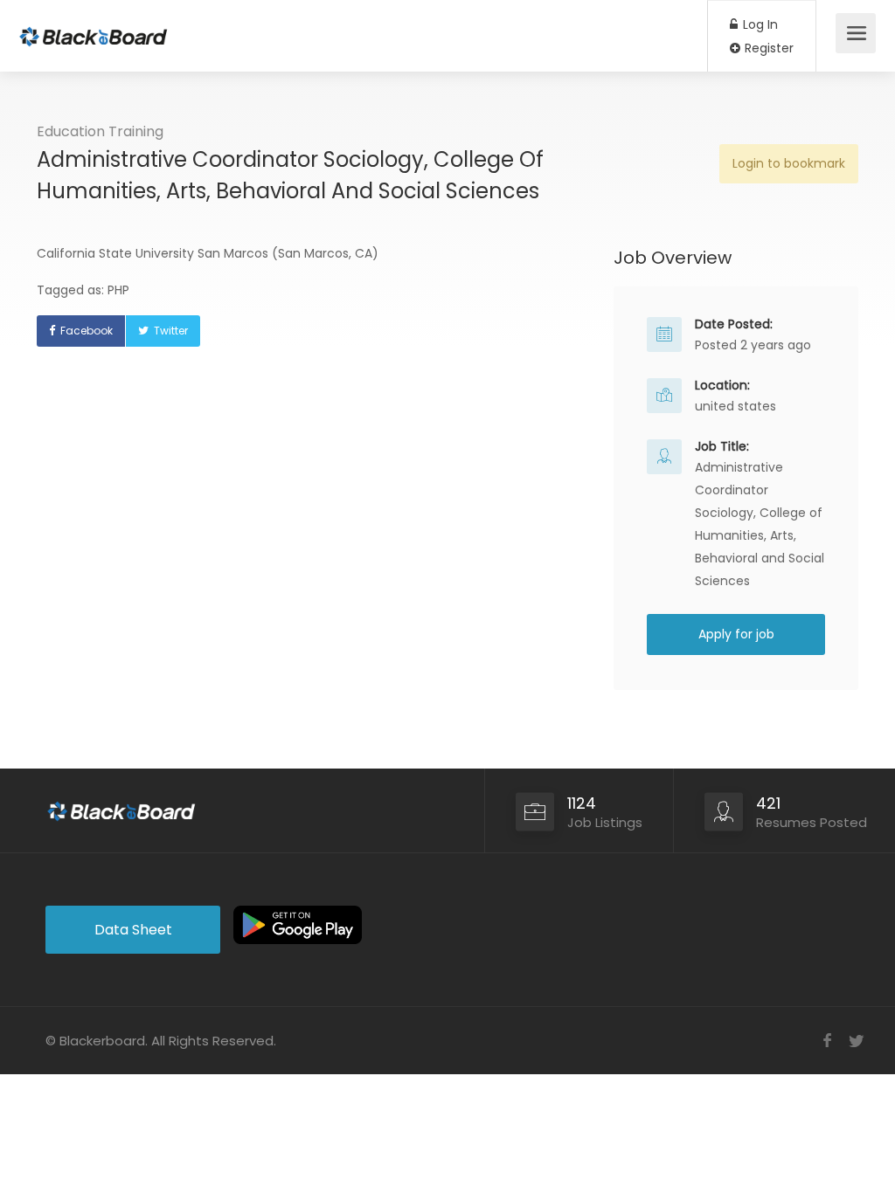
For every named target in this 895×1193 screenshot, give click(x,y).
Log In (758, 24)
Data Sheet (133, 930)
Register (767, 48)
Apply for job (736, 634)
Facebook (86, 330)
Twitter (171, 330)
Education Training (100, 131)
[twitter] (856, 1041)
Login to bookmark (788, 163)
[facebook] (827, 1041)
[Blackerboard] (93, 27)
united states (735, 406)
